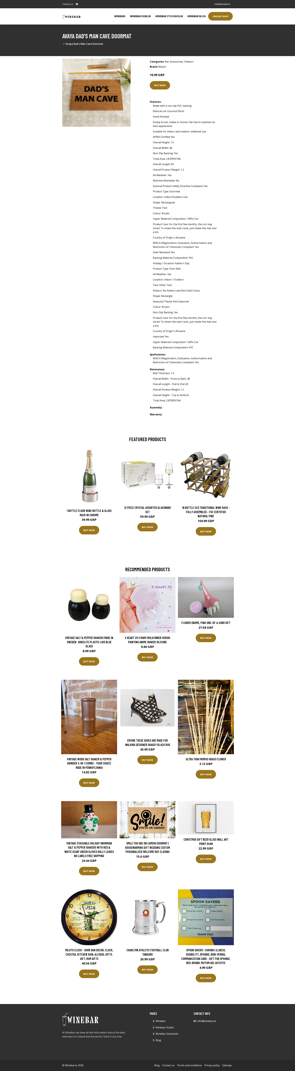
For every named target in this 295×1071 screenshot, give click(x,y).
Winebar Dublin (140, 16)
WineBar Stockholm (169, 16)
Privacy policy (212, 1065)
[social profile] (77, 4)
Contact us (168, 1065)
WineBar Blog (196, 16)
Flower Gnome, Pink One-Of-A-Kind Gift (205, 623)
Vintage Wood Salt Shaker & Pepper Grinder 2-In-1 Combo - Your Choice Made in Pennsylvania (89, 763)
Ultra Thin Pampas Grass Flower (206, 759)
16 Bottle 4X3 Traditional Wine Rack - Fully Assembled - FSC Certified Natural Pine (206, 512)
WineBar (119, 16)
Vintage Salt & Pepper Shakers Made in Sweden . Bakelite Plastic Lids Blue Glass (89, 642)
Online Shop (220, 16)
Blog (158, 1040)
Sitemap (227, 1065)
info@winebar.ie (222, 4)
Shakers (189, 61)
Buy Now (160, 85)
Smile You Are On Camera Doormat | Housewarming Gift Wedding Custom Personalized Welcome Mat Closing (147, 847)
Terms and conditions (189, 1065)
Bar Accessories (174, 61)
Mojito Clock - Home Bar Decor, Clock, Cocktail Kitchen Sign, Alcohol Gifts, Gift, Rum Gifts (89, 954)
